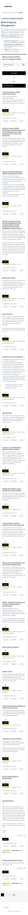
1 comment (13, 656)
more (6, 254)
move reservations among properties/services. (11, 93)
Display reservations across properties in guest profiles (11, 489)
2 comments (14, 509)
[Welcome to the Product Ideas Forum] (8, 6)
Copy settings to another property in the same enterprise (13, 524)
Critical (22, 121)
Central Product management (12, 357)
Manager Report (8, 801)
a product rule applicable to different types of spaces (11, 448)
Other (19, 264)
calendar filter (7, 413)
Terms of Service (16, 911)
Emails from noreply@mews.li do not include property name (13, 564)
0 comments (14, 112)
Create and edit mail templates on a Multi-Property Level (14, 707)
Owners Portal (7, 671)
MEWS (9, 911)
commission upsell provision (12, 739)
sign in (18, 12)
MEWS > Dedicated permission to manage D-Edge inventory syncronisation (13, 604)
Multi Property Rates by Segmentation (10, 777)
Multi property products (10, 647)
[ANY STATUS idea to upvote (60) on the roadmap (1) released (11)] (14, 85)
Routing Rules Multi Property (12, 860)
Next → (14, 894)
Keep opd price (7, 314)
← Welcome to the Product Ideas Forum (12, 18)
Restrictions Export (8, 278)
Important (14, 121)
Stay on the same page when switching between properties (12, 172)
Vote (5, 110)
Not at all (6, 121)
